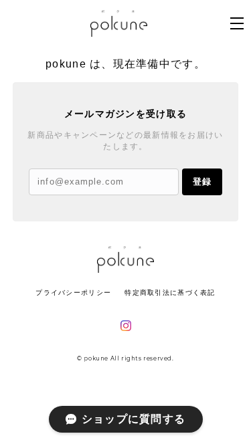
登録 (202, 182)
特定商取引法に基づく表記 (169, 292)
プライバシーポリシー (73, 292)
